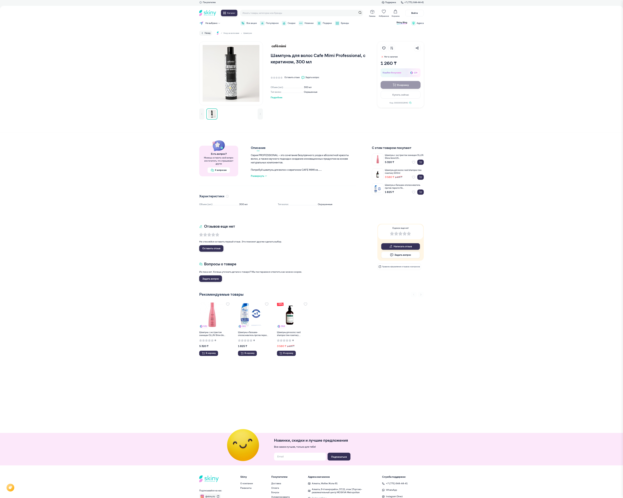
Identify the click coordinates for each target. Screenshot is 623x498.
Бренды (345, 23)
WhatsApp (391, 489)
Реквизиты (245, 487)
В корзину (403, 85)
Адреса (420, 23)
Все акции (251, 23)
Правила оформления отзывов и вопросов (401, 266)
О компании (246, 483)
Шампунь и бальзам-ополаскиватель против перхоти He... (402, 186)
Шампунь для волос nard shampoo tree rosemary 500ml (403, 171)
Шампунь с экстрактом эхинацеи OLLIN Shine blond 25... (404, 156)
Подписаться (339, 457)
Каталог (231, 13)
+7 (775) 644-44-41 (414, 2)
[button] (201, 114)
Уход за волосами (231, 33)
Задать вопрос (210, 278)
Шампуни (247, 33)
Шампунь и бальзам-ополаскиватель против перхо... (253, 334)
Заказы (372, 16)
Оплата (275, 487)
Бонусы (275, 492)
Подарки (327, 23)
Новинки (309, 23)
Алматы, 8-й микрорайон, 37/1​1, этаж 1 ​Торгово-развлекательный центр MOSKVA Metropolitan (337, 491)
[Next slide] (421, 294)
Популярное (272, 23)
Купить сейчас (400, 94)
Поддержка (390, 2)
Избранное (384, 16)
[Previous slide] (414, 294)
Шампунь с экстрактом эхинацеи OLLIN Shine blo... (212, 334)
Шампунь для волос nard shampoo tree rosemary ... (288, 334)
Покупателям (209, 2)
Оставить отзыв (211, 248)
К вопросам (221, 170)
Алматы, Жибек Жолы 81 (324, 483)
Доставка (276, 483)
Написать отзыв (403, 246)
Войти (414, 13)
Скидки (291, 23)
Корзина (395, 16)
